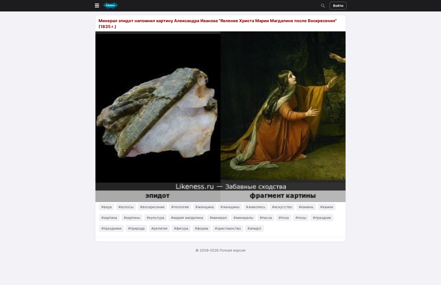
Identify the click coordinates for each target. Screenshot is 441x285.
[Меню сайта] (105, 6)
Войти (338, 6)
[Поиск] (322, 5)
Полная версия (232, 250)
